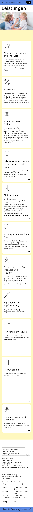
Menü (28, 2)
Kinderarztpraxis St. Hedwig (11, 2)
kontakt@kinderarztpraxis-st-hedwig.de (16, 455)
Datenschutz (26, 510)
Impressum (15, 510)
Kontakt (6, 510)
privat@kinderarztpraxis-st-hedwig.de (15, 467)
